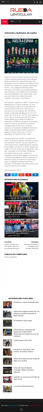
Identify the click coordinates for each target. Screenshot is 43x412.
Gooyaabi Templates (35, 405)
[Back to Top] (21, 409)
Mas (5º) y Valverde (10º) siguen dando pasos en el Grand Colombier (20, 213)
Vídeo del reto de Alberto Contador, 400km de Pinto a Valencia (24, 370)
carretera (10, 184)
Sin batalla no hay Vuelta (23, 321)
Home (4, 22)
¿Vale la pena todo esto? (23, 340)
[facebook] (34, 2)
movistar (32, 36)
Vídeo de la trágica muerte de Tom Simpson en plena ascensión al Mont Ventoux (27, 313)
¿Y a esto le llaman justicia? (24, 386)
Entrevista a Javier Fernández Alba (26, 302)
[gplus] (40, 2)
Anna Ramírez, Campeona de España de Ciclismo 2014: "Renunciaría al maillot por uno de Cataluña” (26, 333)
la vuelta (25, 36)
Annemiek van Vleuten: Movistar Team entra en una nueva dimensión (20, 232)
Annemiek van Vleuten (13, 222)
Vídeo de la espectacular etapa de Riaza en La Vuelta (27, 360)
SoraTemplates (13, 405)
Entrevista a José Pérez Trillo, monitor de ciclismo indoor (24, 351)
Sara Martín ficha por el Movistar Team (20, 196)
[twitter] (37, 2)
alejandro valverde (12, 203)
